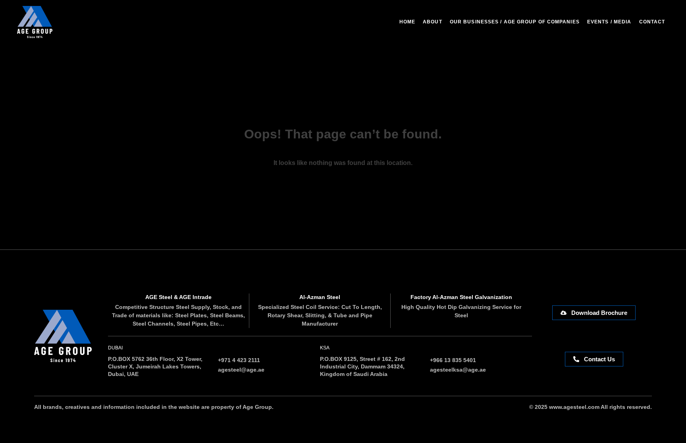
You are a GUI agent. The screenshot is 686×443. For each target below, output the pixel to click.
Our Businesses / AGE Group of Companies (515, 22)
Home (407, 22)
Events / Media (609, 22)
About (432, 22)
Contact (652, 22)
